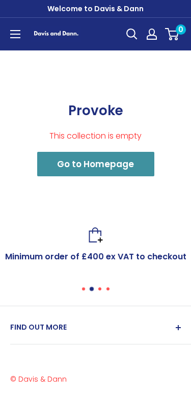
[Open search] (132, 34)
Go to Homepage (95, 164)
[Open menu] (15, 34)
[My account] (152, 34)
